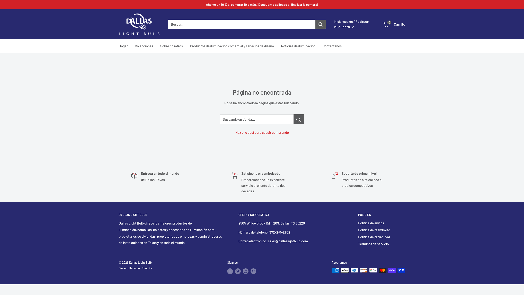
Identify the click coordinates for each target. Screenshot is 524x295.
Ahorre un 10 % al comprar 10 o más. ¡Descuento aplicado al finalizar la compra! (262, 4)
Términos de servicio (373, 244)
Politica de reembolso (374, 230)
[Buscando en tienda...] (299, 119)
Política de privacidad (374, 237)
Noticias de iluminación (298, 46)
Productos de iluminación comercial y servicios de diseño (232, 46)
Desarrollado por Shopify (135, 268)
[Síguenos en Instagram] (245, 271)
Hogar (123, 46)
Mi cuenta (342, 26)
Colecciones (144, 46)
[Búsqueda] (320, 24)
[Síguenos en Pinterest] (253, 271)
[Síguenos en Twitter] (238, 271)
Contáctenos (332, 46)
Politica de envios (371, 223)
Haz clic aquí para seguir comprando (262, 132)
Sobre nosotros (171, 46)
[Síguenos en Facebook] (230, 271)
